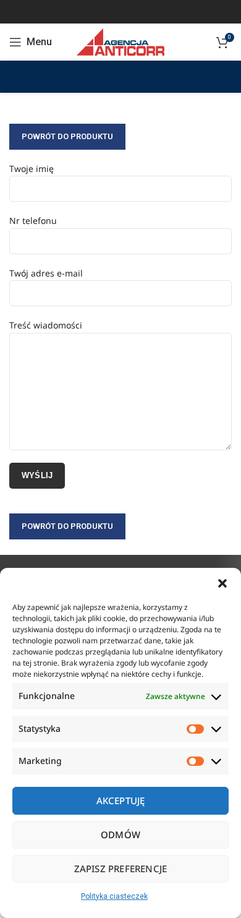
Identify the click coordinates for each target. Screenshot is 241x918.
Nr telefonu (33, 220)
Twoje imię (31, 168)
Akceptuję (120, 800)
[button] (222, 583)
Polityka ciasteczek (114, 896)
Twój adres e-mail (46, 273)
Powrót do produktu (67, 136)
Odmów (120, 834)
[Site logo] (120, 41)
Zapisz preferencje (120, 868)
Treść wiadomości (45, 325)
